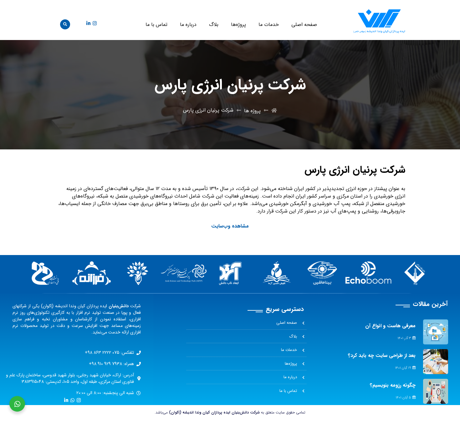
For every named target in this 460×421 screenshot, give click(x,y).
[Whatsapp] (72, 400)
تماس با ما (156, 24)
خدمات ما (268, 24)
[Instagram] (94, 23)
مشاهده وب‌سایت (230, 226)
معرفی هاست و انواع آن (390, 326)
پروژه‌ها (238, 24)
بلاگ (213, 24)
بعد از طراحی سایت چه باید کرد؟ (382, 355)
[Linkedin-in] (88, 23)
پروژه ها (252, 111)
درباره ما (188, 24)
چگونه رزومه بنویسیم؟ (393, 385)
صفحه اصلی (304, 24)
